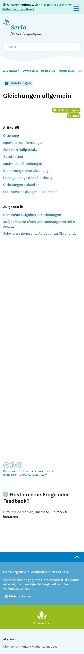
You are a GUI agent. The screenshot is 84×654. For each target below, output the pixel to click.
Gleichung (11, 135)
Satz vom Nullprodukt (20, 149)
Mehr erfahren (21, 596)
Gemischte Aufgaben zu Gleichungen (32, 215)
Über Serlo (10, 646)
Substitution (13, 156)
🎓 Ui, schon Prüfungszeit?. (37, 7)
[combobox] (42, 46)
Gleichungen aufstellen (21, 185)
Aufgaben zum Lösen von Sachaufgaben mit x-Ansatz (39, 224)
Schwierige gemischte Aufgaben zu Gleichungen (41, 233)
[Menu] (76, 8)
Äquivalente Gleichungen (22, 164)
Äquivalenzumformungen (23, 142)
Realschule (48, 71)
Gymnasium (30, 71)
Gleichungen (20, 83)
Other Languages (45, 646)
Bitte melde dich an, (18, 512)
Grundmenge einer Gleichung (26, 171)
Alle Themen (11, 71)
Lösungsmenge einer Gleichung (28, 178)
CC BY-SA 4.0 (10, 475)
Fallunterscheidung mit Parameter (30, 192)
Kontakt (25, 646)
